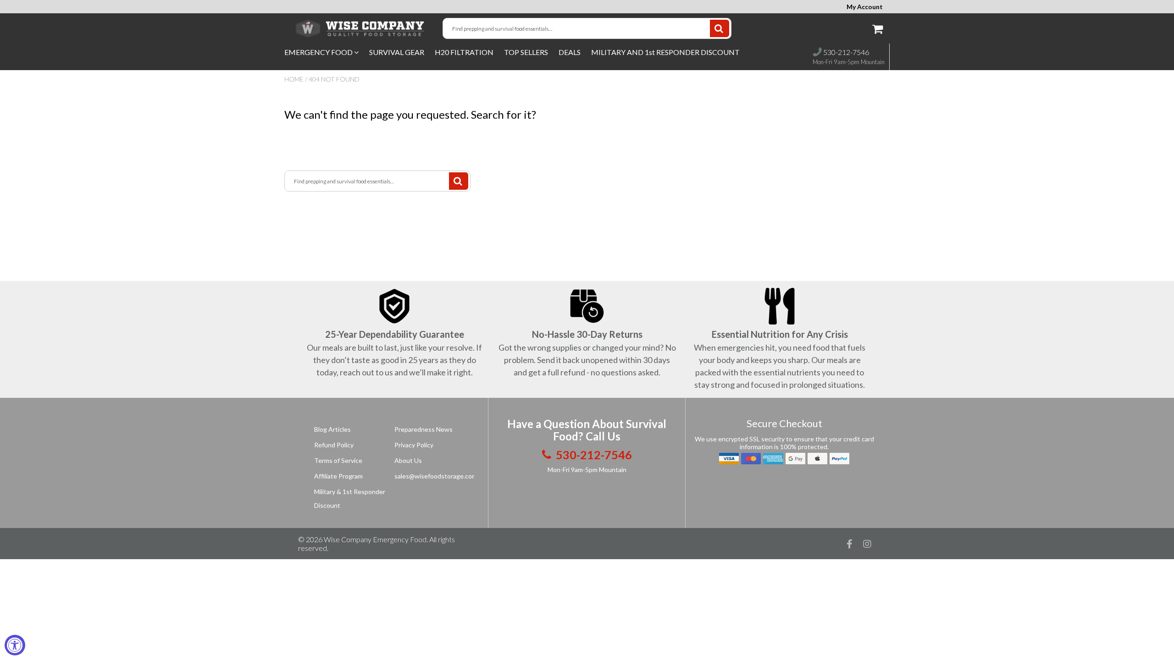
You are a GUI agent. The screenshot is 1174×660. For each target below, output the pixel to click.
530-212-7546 (845, 52)
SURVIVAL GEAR (396, 52)
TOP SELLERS (526, 52)
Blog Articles (332, 429)
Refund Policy (334, 445)
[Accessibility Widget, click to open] (15, 645)
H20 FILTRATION (464, 52)
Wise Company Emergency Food (375, 539)
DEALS (570, 52)
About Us (408, 460)
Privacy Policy (413, 445)
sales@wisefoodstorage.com (435, 476)
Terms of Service (338, 460)
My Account (865, 7)
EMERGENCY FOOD (319, 52)
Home (294, 79)
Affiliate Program (338, 476)
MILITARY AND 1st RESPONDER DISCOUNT (665, 52)
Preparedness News (423, 429)
